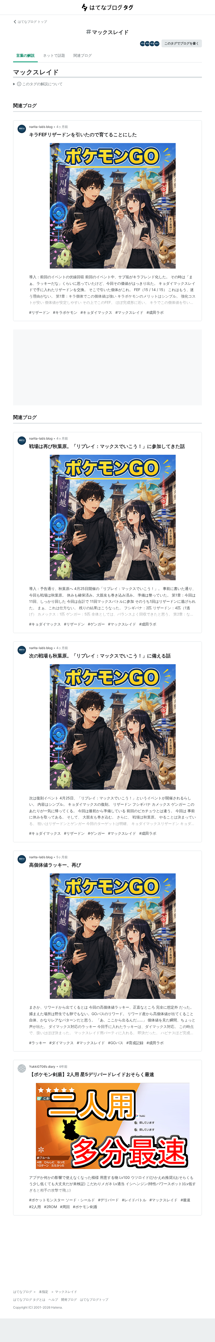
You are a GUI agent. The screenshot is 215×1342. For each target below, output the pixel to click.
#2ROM (50, 1206)
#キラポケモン (65, 312)
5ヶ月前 (62, 857)
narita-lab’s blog (40, 127)
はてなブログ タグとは (29, 1299)
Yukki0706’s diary (42, 1066)
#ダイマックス (61, 1042)
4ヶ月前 (62, 127)
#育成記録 (134, 1042)
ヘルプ (53, 1299)
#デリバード (108, 1200)
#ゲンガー (96, 624)
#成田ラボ (155, 312)
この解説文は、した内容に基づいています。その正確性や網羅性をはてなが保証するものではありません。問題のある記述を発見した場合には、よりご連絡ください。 (38, 85)
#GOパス (115, 1042)
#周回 (65, 1206)
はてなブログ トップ (32, 22)
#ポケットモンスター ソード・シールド (62, 1200)
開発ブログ (69, 1299)
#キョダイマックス (96, 312)
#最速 (185, 1200)
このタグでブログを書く (181, 43)
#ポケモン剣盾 (85, 1206)
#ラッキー (37, 1042)
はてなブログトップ (94, 1299)
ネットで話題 (54, 55)
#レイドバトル (134, 1200)
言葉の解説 (25, 55)
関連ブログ (82, 55)
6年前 (63, 1066)
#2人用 (35, 1206)
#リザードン (39, 312)
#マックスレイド (129, 312)
